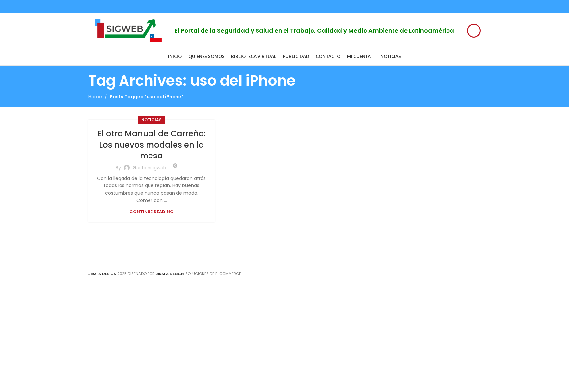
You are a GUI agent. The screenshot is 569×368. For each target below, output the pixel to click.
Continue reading (151, 212)
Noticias (151, 120)
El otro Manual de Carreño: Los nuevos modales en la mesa (151, 144)
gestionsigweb (149, 167)
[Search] (474, 30)
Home (95, 96)
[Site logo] (128, 30)
